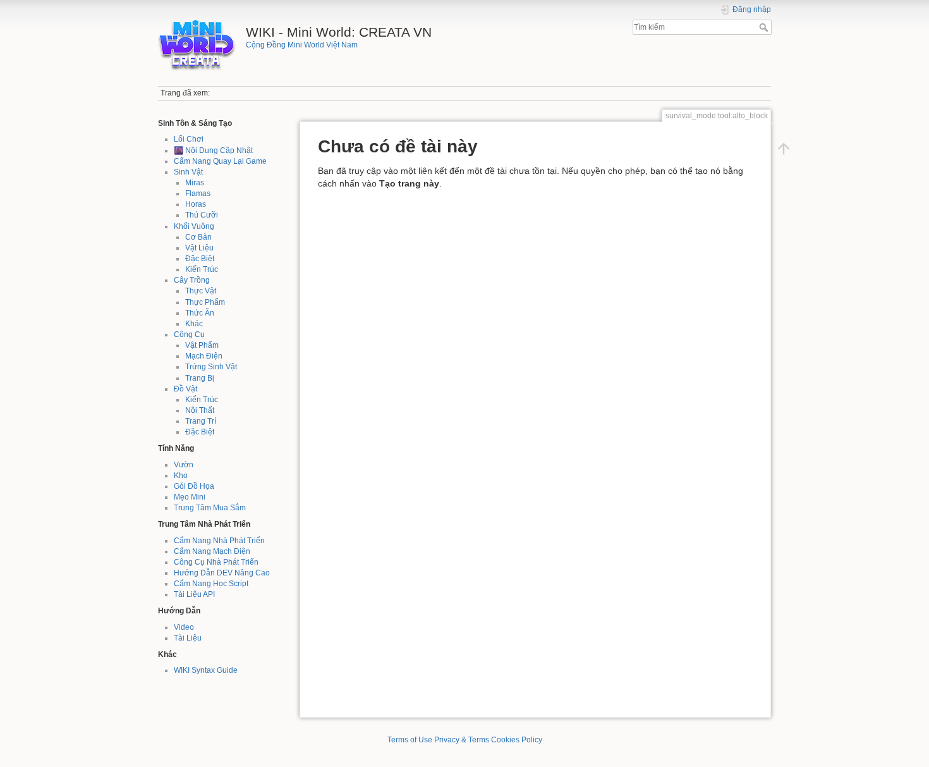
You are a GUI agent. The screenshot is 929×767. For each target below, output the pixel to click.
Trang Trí (200, 421)
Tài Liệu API (194, 594)
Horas (195, 204)
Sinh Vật (188, 172)
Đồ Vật (185, 388)
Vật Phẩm (202, 345)
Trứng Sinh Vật (211, 366)
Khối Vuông (194, 226)
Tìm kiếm (765, 27)
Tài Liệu (188, 638)
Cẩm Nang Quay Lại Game (220, 161)
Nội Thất (199, 410)
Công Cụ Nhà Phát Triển (216, 562)
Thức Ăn (199, 313)
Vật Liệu (199, 247)
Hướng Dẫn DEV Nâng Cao (222, 572)
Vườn (183, 464)
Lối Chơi (188, 139)
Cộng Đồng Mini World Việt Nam (302, 44)
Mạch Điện (203, 356)
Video (184, 627)
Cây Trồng (192, 280)
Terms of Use (409, 739)
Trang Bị (199, 378)
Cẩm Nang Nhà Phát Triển (219, 540)
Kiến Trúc (201, 269)
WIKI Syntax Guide (206, 670)
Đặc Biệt (199, 258)
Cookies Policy (516, 739)
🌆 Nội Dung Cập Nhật (213, 150)
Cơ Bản (198, 237)
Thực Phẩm (205, 302)
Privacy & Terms (461, 739)
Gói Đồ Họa (194, 486)
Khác (194, 323)
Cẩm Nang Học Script (211, 583)
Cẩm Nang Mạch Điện (212, 551)
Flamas (197, 193)
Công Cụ (189, 334)
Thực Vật (200, 290)
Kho (181, 475)
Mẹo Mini (189, 497)
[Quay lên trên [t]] (783, 149)
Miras (194, 182)
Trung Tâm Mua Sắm (210, 507)
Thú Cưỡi (201, 215)
